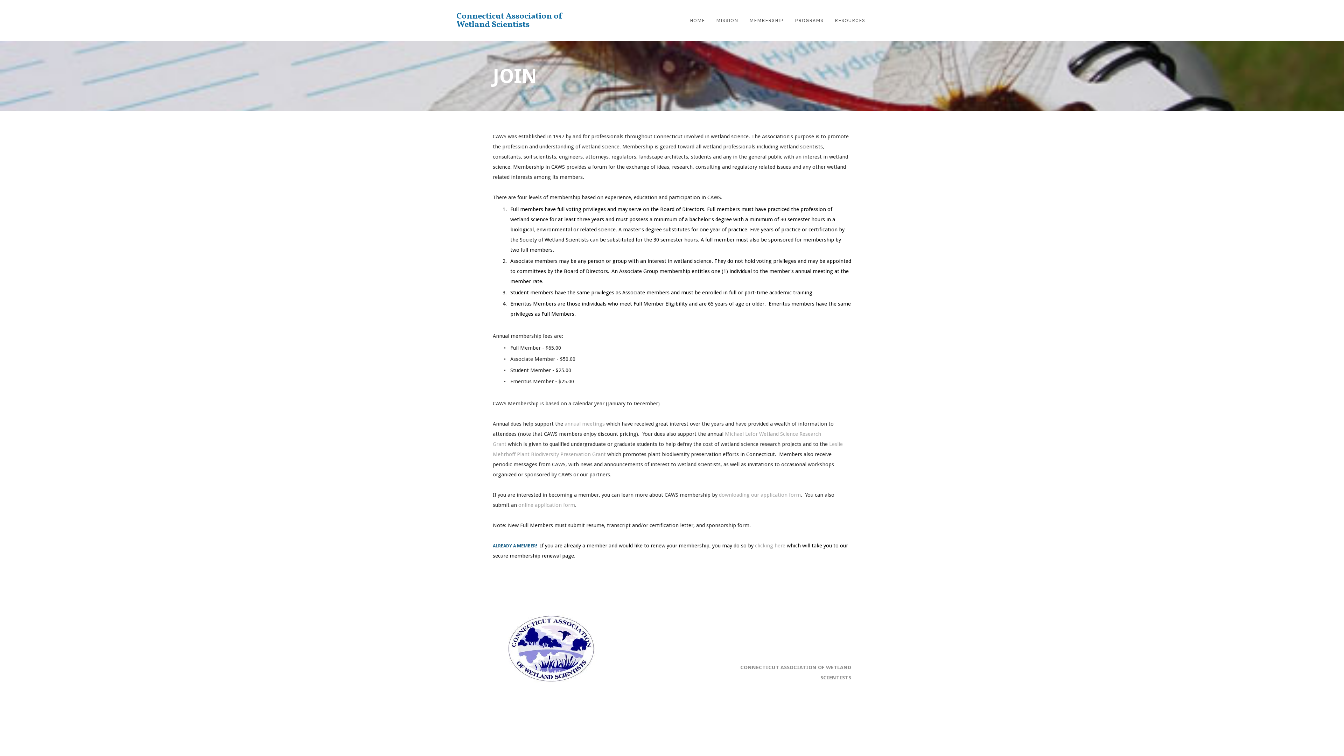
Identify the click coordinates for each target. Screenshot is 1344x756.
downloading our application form (760, 495)
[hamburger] (604, 19)
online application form (546, 505)
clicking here (770, 545)
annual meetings (585, 424)
